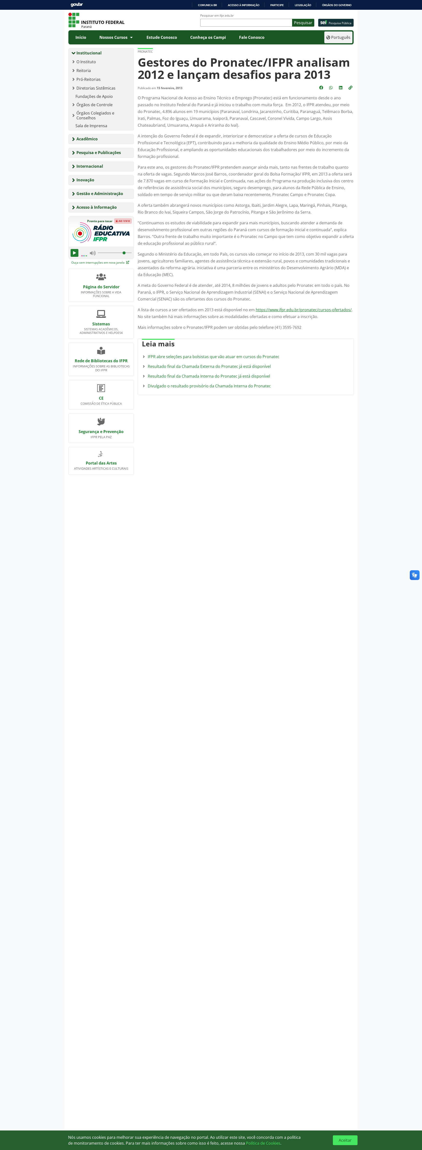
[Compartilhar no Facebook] (322, 88)
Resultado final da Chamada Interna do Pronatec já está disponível (209, 376)
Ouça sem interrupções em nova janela (98, 262)
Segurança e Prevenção (101, 431)
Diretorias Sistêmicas (96, 88)
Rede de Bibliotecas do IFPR (101, 360)
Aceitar (345, 1140)
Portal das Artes (101, 463)
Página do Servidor (101, 287)
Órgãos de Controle (94, 104)
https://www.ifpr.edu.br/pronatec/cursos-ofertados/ (304, 309)
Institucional (89, 53)
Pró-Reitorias (88, 79)
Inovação (85, 180)
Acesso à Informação (96, 207)
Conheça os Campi (208, 37)
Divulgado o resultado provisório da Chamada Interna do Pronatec (209, 386)
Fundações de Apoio (94, 96)
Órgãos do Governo (336, 5)
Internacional (89, 166)
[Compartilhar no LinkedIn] (341, 88)
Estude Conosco (162, 37)
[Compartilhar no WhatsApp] (331, 88)
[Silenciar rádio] (93, 253)
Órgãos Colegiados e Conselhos (95, 115)
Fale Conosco (251, 37)
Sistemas (101, 324)
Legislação (303, 5)
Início (80, 37)
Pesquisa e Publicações (98, 152)
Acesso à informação (243, 5)
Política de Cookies (263, 1143)
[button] (351, 88)
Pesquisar (303, 22)
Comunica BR (207, 5)
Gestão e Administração (99, 193)
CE (101, 398)
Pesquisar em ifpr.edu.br (217, 15)
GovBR (77, 4)
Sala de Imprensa (91, 125)
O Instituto (86, 61)
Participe (277, 5)
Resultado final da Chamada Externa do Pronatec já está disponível (209, 366)
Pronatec (145, 52)
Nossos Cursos (113, 37)
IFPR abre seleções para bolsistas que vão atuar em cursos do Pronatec (213, 356)
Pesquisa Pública (340, 23)
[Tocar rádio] (74, 253)
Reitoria (83, 70)
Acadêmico (87, 139)
